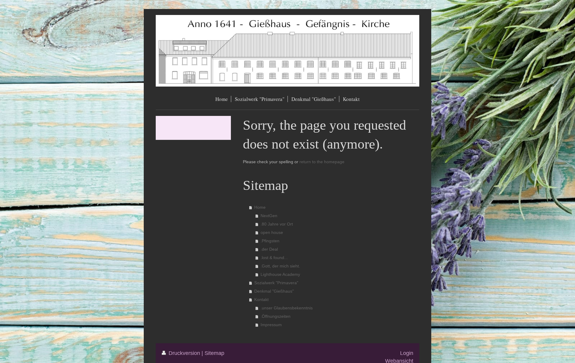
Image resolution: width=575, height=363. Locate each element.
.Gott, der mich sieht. (280, 266)
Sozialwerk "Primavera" (276, 282)
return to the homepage (321, 161)
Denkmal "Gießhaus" (274, 291)
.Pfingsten (270, 240)
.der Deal (269, 249)
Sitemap (214, 353)
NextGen (269, 215)
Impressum (271, 324)
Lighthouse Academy (280, 274)
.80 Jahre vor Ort (277, 224)
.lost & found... (274, 257)
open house (272, 232)
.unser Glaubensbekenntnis (287, 307)
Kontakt (261, 299)
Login (406, 353)
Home (260, 207)
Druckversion (184, 353)
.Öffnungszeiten (275, 316)
